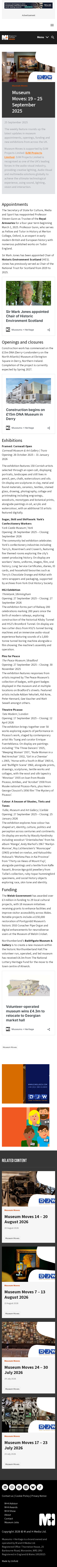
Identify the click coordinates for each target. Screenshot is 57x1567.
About (7, 1514)
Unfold (14, 1561)
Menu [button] (40, 37)
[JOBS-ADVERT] (25, 1127)
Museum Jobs (11, 1522)
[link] (28, 1189)
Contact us (8, 1496)
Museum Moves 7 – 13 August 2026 (24, 1294)
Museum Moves (10, 1047)
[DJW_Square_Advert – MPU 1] (25, 1083)
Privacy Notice (39, 1496)
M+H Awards (11, 1507)
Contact (8, 1518)
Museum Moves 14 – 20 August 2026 (26, 1219)
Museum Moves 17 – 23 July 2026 (26, 1445)
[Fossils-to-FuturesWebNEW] (28, 5)
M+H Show (10, 1511)
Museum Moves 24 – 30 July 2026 (26, 1369)
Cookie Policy (22, 1496)
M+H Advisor (11, 1503)
